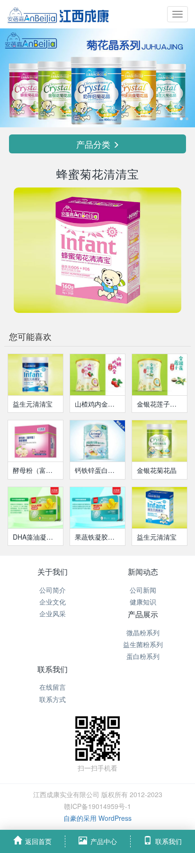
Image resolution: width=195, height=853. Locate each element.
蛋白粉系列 (143, 656)
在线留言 (52, 687)
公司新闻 (143, 590)
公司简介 (52, 590)
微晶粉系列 (143, 632)
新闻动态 (143, 571)
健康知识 (143, 601)
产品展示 (143, 614)
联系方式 (52, 699)
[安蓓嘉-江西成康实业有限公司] (57, 14)
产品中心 (103, 841)
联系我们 (52, 669)
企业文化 (52, 601)
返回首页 (38, 841)
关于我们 (52, 571)
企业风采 (52, 613)
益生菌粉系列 (143, 644)
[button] (14, 77)
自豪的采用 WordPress (97, 818)
